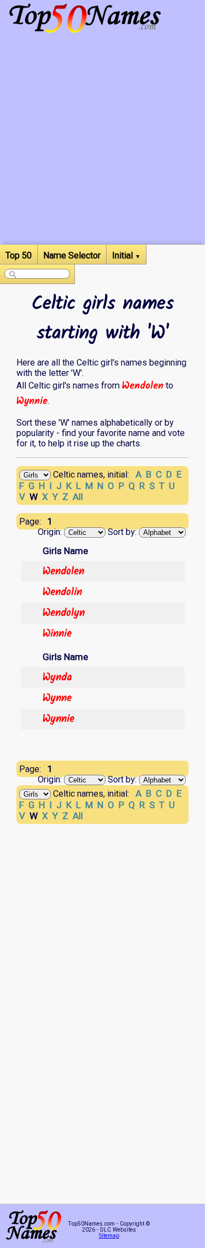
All (78, 496)
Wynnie (32, 401)
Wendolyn (64, 613)
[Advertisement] (102, 141)
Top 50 (18, 255)
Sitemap (109, 1236)
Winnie (57, 634)
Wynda (57, 677)
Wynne (57, 698)
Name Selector (72, 255)
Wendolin (62, 592)
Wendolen (142, 385)
